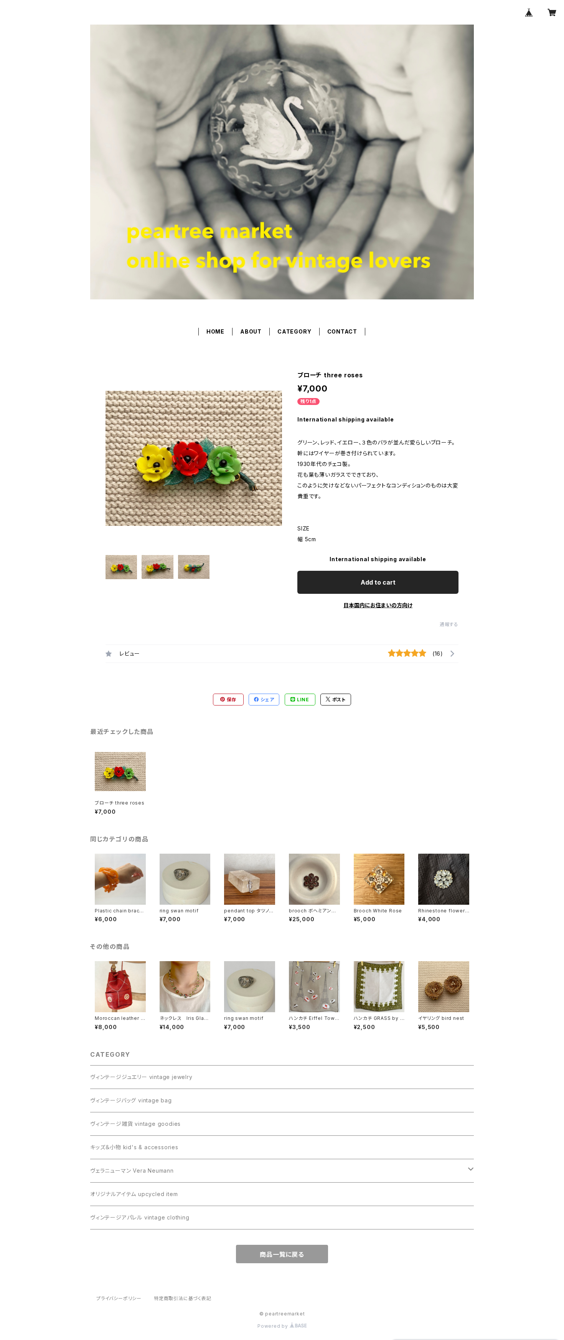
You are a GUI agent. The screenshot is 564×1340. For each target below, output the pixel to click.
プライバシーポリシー (119, 1298)
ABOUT (251, 331)
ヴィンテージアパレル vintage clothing (140, 1217)
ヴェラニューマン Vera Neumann (132, 1170)
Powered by (273, 1326)
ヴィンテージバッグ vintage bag (131, 1100)
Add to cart (378, 582)
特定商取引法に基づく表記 (182, 1298)
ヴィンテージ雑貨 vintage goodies (135, 1123)
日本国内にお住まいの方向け (377, 605)
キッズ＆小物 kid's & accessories (134, 1147)
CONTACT (342, 331)
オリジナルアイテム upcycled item (134, 1194)
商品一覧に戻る (282, 1254)
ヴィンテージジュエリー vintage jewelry (141, 1077)
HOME (215, 331)
